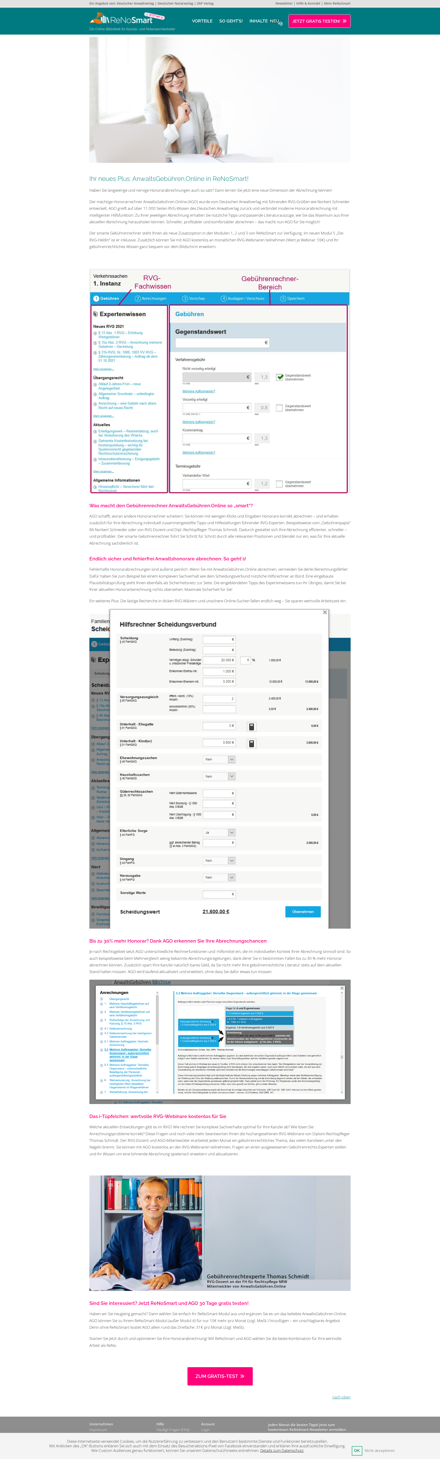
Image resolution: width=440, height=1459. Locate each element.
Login (205, 1429)
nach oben (341, 1397)
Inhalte (264, 20)
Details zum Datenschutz (282, 1450)
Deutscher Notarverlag (175, 3)
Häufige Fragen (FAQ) (173, 1429)
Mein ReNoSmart (337, 3)
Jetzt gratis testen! (316, 21)
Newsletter (284, 3)
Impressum (98, 1429)
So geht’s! (231, 20)
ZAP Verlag (205, 3)
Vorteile (202, 20)
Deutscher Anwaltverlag (135, 3)
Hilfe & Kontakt (308, 3)
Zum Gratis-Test (216, 1376)
